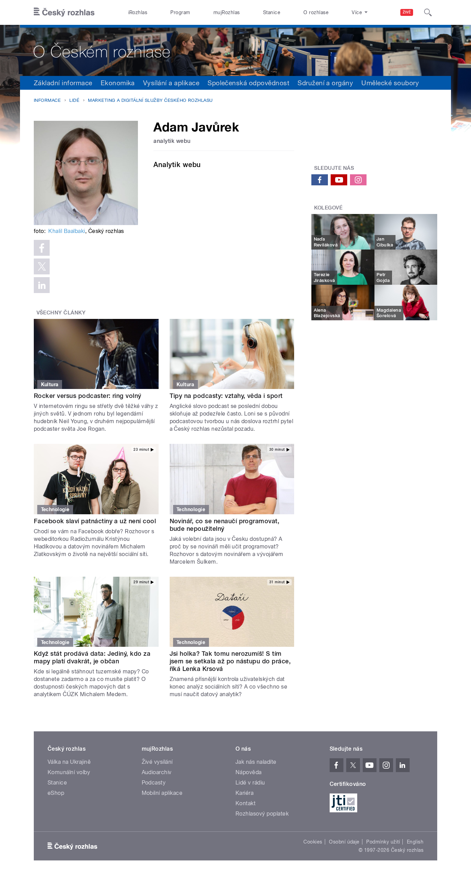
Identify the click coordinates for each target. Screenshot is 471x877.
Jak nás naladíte (256, 762)
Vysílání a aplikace (171, 83)
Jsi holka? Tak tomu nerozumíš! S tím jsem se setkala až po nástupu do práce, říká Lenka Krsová (230, 661)
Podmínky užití (383, 842)
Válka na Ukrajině (69, 762)
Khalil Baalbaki (66, 231)
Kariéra (244, 793)
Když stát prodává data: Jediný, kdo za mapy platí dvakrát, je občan (92, 657)
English (415, 842)
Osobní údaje (344, 842)
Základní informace (63, 83)
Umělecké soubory (390, 83)
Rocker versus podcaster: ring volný (87, 395)
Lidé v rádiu (250, 782)
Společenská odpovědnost (248, 83)
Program (180, 12)
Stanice (271, 12)
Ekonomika (118, 83)
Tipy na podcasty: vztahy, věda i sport (226, 395)
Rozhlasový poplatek (262, 813)
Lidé (74, 100)
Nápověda (249, 772)
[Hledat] (428, 12)
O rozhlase (316, 12)
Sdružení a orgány (325, 83)
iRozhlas (138, 12)
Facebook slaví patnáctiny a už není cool (95, 521)
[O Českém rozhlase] (235, 50)
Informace (47, 100)
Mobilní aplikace (162, 793)
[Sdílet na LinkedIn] (42, 285)
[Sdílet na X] (42, 266)
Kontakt (245, 803)
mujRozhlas (226, 12)
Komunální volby (69, 772)
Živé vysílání (157, 762)
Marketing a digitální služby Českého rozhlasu (150, 100)
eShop (56, 793)
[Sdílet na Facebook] (42, 248)
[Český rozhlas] (64, 12)
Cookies (312, 842)
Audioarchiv (157, 772)
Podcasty (154, 782)
